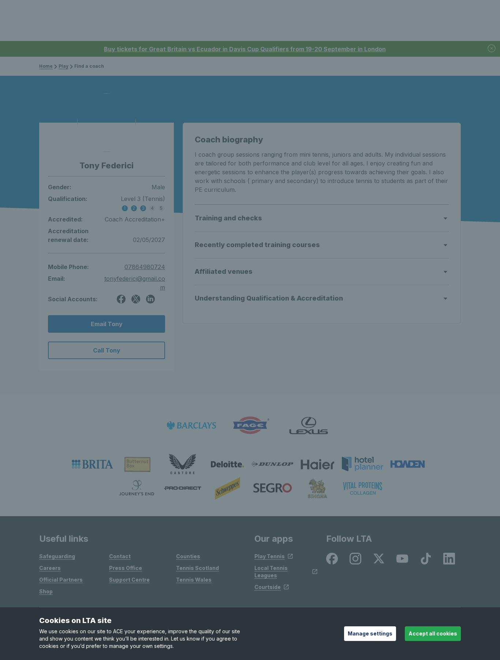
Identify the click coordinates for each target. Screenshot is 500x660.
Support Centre (129, 580)
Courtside (267, 587)
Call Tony (106, 350)
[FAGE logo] (250, 425)
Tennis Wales (194, 580)
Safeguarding (57, 556)
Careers (50, 568)
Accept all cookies (432, 633)
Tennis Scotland (197, 568)
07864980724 (144, 267)
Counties (188, 556)
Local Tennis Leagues (271, 571)
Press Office (125, 568)
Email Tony (107, 324)
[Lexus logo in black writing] (308, 425)
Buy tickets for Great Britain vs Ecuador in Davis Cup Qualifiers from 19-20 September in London (245, 49)
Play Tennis (269, 556)
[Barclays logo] (191, 425)
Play (63, 66)
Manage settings (370, 633)
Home (46, 66)
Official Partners (61, 580)
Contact (120, 556)
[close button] (492, 49)
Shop (46, 591)
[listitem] (92, 464)
